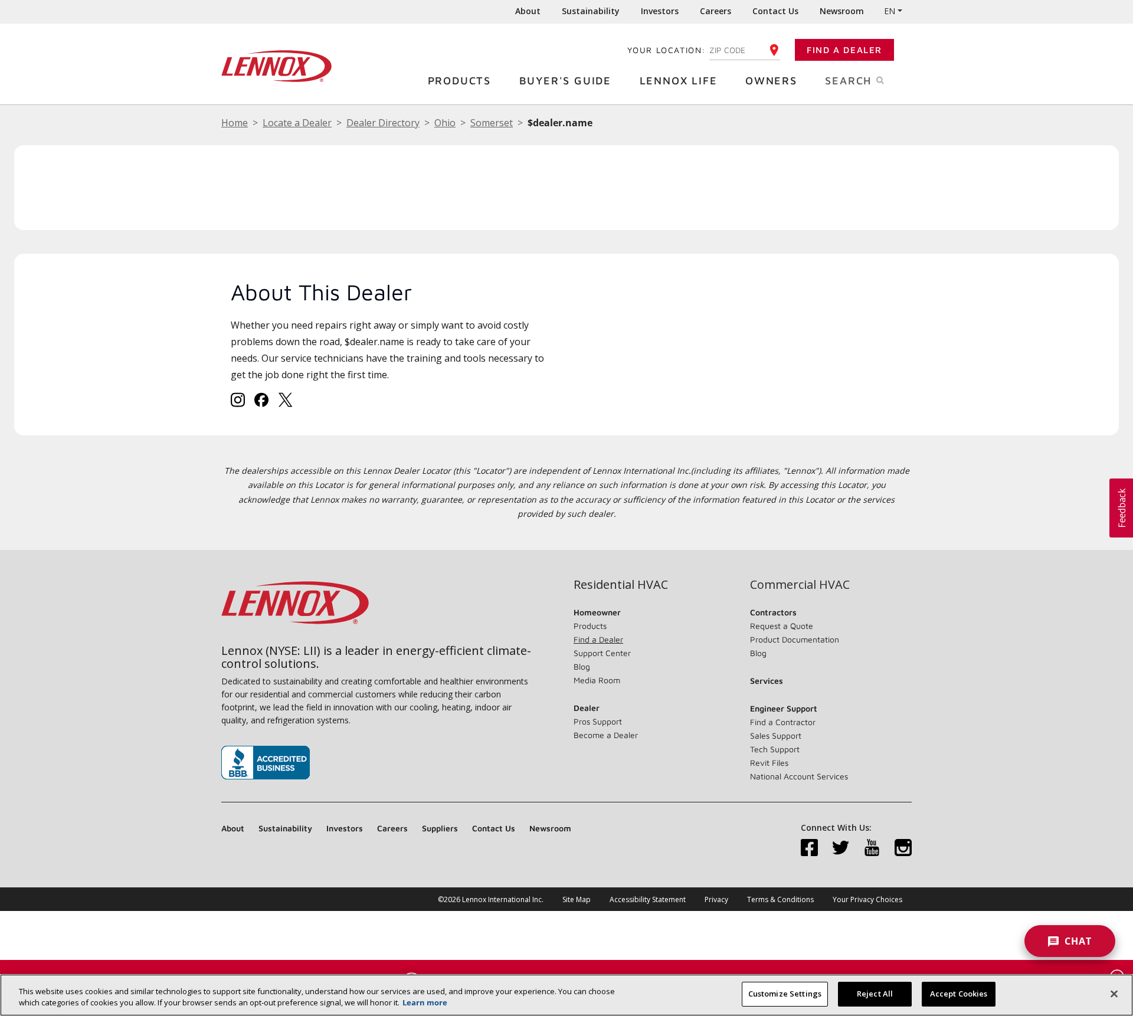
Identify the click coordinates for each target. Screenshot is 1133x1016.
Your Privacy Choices (867, 899)
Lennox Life (679, 80)
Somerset (491, 122)
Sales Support (775, 735)
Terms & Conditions (780, 899)
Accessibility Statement (648, 899)
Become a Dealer (606, 735)
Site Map (576, 899)
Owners (771, 80)
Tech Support (775, 749)
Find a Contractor (783, 722)
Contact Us (775, 11)
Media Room (597, 680)
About (528, 11)
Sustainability (591, 11)
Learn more (424, 1003)
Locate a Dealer (297, 122)
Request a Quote (781, 626)
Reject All (875, 993)
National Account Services (799, 776)
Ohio (445, 122)
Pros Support (598, 721)
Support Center (602, 653)
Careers (715, 11)
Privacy (716, 899)
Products (459, 80)
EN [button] (889, 11)
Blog (582, 666)
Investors (660, 11)
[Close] (1114, 994)
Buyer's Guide (565, 80)
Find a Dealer (844, 50)
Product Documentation (794, 639)
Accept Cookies (959, 993)
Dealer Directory (383, 122)
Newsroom (842, 11)
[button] (1121, 508)
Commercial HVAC (800, 584)
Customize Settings (784, 993)
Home (234, 122)
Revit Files (769, 763)
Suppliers (440, 828)
